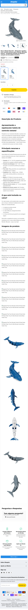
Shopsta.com (19, 606)
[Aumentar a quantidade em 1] (12, 85)
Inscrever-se (22, 585)
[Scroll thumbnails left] (2, 45)
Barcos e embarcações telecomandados (9, 12)
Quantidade (3, 82)
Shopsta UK (14, 606)
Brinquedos (15, 9)
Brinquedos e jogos (8, 9)
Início (2, 9)
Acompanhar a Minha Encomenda (8, 600)
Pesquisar (9, 599)
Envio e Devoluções (16, 599)
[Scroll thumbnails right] (26, 45)
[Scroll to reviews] (14, 56)
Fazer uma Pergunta (10, 517)
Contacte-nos (14, 602)
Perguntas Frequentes (20, 600)
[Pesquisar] (25, 5)
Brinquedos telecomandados (7, 10)
